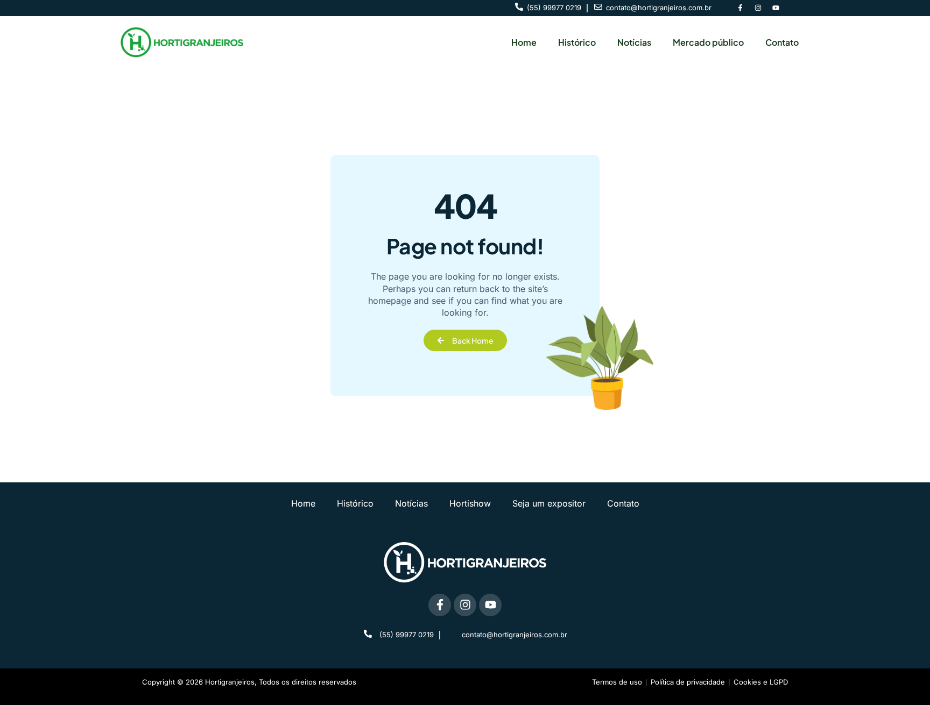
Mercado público (708, 42)
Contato (782, 42)
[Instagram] (758, 8)
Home (524, 42)
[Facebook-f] (740, 8)
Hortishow (470, 503)
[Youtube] (776, 8)
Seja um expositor (549, 503)
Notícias (634, 42)
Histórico (577, 42)
